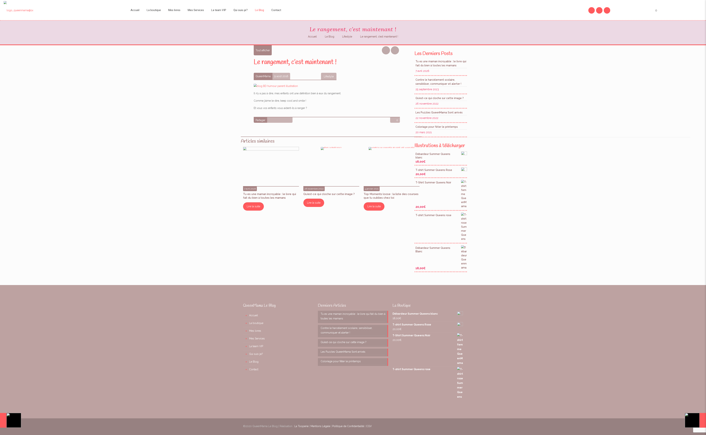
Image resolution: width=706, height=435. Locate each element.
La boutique (256, 323)
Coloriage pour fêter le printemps (437, 126)
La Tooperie (301, 426)
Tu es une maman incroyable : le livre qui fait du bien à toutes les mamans (441, 63)
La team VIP (256, 346)
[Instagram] (607, 10)
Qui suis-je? (256, 353)
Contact (253, 369)
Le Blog (329, 36)
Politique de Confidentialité (348, 426)
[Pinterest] (599, 10)
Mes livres (255, 330)
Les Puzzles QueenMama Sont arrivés (439, 112)
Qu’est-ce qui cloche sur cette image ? (329, 194)
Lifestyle (347, 36)
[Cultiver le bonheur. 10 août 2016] (695, 420)
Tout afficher (263, 50)
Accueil (312, 36)
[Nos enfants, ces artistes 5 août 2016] (10, 420)
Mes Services (257, 338)
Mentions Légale (320, 426)
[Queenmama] (62, 10)
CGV (369, 426)
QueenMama (263, 76)
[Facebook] (591, 10)
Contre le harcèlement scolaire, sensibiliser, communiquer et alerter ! (438, 81)
